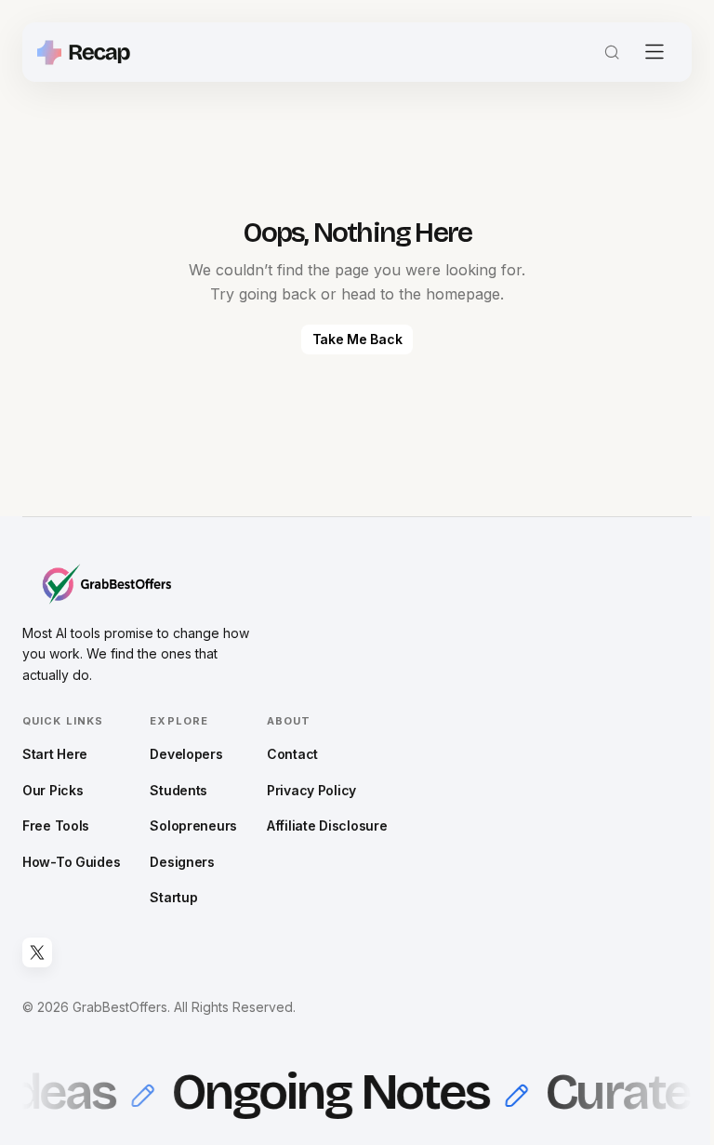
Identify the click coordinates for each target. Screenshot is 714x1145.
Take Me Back (357, 339)
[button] (611, 52)
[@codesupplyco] (37, 952)
